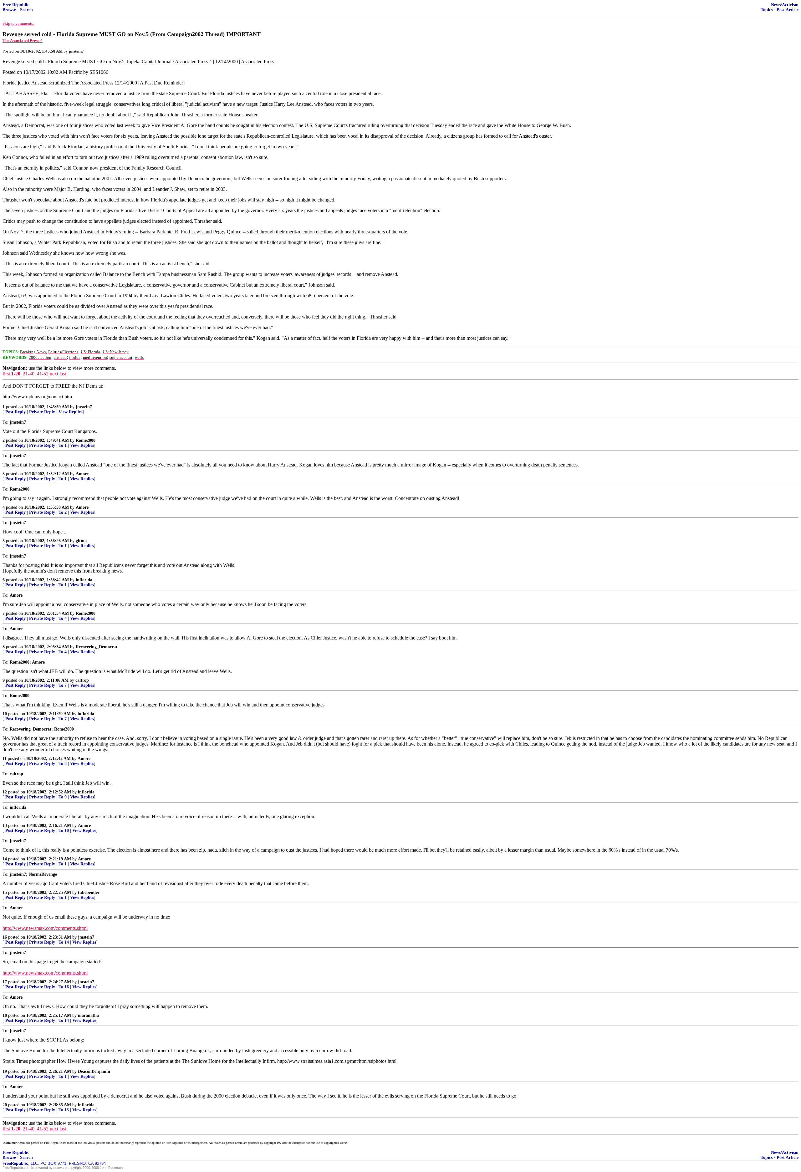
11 (5, 758)
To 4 (63, 618)
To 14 (64, 942)
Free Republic (16, 5)
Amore (82, 473)
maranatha (88, 1015)
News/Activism (784, 5)
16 (5, 937)
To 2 (63, 512)
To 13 (64, 1110)
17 (5, 982)
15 (5, 892)
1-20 (15, 373)
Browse (9, 10)
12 (5, 792)
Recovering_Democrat (96, 647)
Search (26, 10)
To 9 (63, 797)
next (54, 373)
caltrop (82, 680)
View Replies (70, 412)
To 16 (64, 987)
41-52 (42, 373)
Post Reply (15, 412)
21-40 (28, 373)
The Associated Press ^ (23, 40)
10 (5, 713)
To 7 (63, 685)
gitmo (81, 540)
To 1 (63, 445)
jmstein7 (84, 407)
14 (5, 859)
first (6, 373)
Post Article (787, 10)
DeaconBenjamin (94, 1071)
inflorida (84, 580)
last (62, 373)
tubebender (88, 892)
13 (5, 825)
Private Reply (42, 412)
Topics (767, 10)
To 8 (63, 763)
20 (5, 1105)
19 (5, 1071)
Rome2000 (85, 440)
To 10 (64, 830)
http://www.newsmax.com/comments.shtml (45, 928)
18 (5, 1015)
